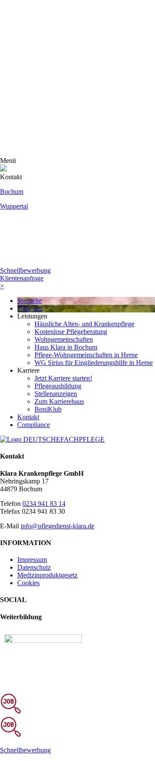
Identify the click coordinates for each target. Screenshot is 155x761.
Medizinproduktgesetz (47, 575)
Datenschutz (34, 567)
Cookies (28, 582)
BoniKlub (48, 409)
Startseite (29, 300)
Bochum (11, 191)
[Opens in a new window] (43, 640)
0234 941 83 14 (43, 503)
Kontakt (28, 417)
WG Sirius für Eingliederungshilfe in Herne (93, 362)
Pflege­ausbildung (57, 386)
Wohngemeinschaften (63, 339)
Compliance (33, 424)
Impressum (32, 559)
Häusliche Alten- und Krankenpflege (84, 323)
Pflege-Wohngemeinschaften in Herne (86, 355)
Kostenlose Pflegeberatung (70, 331)
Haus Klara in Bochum (65, 347)
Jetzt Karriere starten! (63, 378)
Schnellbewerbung (25, 270)
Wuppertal (14, 206)
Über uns (29, 308)
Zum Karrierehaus (59, 401)
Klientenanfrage (21, 278)
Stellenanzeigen (55, 393)
